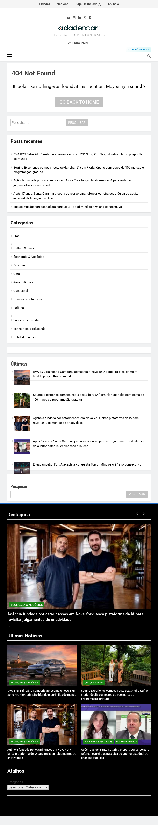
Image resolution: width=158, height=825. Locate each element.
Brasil (17, 236)
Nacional (63, 4)
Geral (17, 274)
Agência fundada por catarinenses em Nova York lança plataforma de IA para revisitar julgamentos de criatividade (41, 753)
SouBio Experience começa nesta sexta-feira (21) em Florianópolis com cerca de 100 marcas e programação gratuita (115, 694)
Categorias (15, 782)
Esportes (19, 265)
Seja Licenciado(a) (88, 4)
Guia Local (20, 291)
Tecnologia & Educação (29, 329)
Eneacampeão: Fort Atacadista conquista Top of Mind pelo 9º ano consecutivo (67, 207)
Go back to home (79, 102)
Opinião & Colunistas (27, 299)
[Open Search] (149, 56)
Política (18, 308)
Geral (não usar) (24, 282)
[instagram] (74, 18)
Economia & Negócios (28, 257)
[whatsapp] (85, 18)
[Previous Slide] (137, 514)
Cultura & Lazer (23, 248)
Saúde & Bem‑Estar (26, 320)
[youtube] (68, 18)
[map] (90, 18)
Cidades (44, 4)
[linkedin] (79, 18)
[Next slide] (143, 514)
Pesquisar (18, 486)
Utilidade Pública (24, 337)
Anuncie (113, 4)
